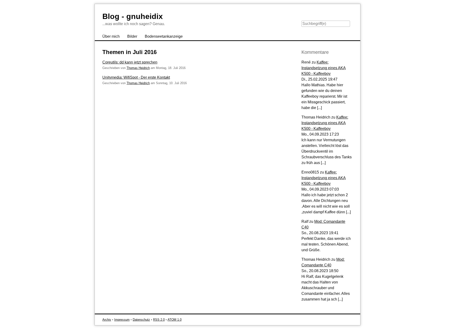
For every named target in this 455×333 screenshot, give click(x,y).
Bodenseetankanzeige (164, 36)
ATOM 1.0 (175, 319)
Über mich (111, 36)
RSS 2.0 (159, 319)
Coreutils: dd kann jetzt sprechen (129, 62)
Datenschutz (141, 319)
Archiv (106, 319)
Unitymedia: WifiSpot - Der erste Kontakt (136, 77)
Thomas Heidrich (138, 68)
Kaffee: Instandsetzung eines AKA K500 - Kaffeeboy (323, 68)
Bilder (132, 36)
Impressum (122, 319)
